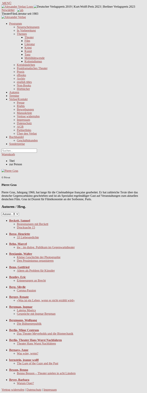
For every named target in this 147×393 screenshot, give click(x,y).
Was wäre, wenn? (27, 353)
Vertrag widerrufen (28, 116)
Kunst (28, 51)
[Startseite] (14, 17)
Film (27, 40)
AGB (20, 126)
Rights (21, 106)
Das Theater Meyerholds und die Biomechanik (45, 333)
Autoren (14, 92)
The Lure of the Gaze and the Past (37, 363)
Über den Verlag (27, 133)
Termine (14, 95)
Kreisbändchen (26, 64)
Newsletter (8, 10)
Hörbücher (23, 88)
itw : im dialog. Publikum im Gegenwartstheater (46, 247)
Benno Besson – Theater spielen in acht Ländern (46, 373)
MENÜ (6, 3)
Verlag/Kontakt (18, 99)
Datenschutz (24, 123)
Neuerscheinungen (28, 27)
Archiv (21, 78)
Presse (20, 102)
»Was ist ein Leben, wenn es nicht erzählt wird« (46, 300)
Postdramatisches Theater (32, 68)
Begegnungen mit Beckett (32, 224)
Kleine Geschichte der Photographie (38, 257)
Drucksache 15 (26, 227)
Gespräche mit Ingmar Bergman (36, 313)
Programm (15, 23)
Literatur (29, 44)
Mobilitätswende (34, 58)
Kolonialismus (33, 61)
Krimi (28, 47)
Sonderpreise (17, 143)
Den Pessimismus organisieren (35, 260)
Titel (12, 160)
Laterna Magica (26, 310)
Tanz (27, 54)
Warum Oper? (25, 383)
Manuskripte (24, 113)
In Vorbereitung (26, 30)
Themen (22, 34)
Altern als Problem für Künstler (36, 270)
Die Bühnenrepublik (29, 323)
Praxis (20, 71)
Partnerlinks (24, 130)
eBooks (21, 75)
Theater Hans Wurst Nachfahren (36, 343)
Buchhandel (16, 137)
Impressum (23, 119)
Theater (29, 37)
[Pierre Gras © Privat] (10, 170)
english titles (24, 82)
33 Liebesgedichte (28, 237)
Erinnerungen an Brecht (31, 280)
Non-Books (24, 85)
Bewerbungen (25, 109)
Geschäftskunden (27, 140)
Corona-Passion (26, 290)
